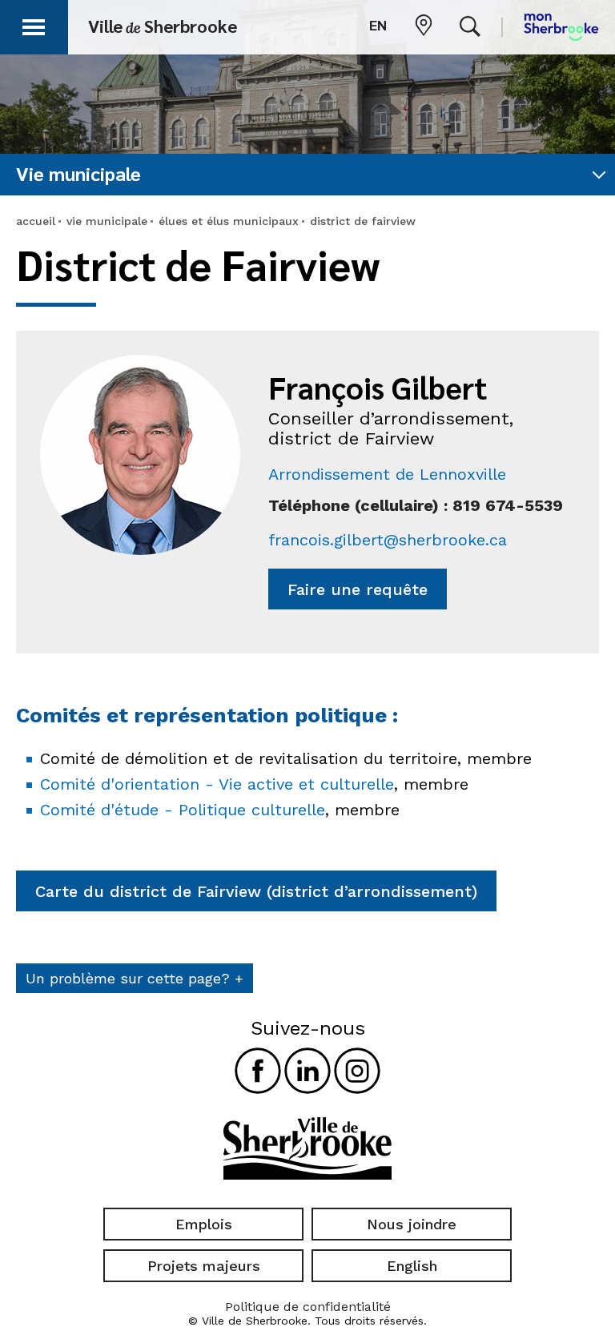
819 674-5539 (507, 505)
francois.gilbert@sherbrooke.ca (387, 539)
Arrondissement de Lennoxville (387, 474)
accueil (35, 221)
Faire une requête (357, 589)
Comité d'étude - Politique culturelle (182, 809)
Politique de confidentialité (308, 1306)
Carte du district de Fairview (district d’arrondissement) (256, 891)
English (412, 1265)
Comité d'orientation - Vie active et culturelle (217, 784)
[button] (33, 24)
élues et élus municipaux (229, 221)
